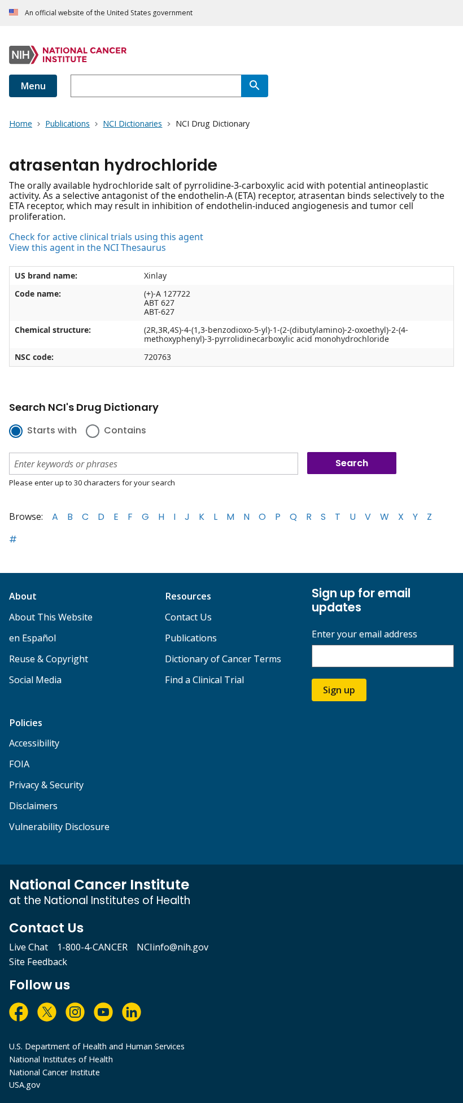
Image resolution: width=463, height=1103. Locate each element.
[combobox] (156, 86)
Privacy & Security (46, 785)
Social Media (35, 680)
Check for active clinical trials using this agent (106, 237)
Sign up (339, 690)
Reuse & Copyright (48, 659)
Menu (33, 86)
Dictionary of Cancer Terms (223, 659)
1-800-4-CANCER (92, 947)
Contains (125, 431)
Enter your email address (364, 634)
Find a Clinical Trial (204, 680)
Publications (191, 638)
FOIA (19, 764)
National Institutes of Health (61, 1059)
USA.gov (24, 1084)
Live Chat (28, 947)
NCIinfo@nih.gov (172, 947)
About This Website (51, 617)
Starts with (52, 431)
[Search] (254, 86)
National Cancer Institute (54, 1072)
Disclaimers (33, 806)
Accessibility (34, 743)
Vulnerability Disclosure (59, 826)
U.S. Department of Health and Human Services (97, 1046)
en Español (32, 638)
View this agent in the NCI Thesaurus (87, 247)
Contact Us (188, 617)
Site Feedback (38, 962)
